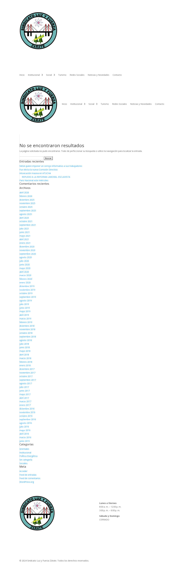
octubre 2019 (25, 293)
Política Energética (28, 456)
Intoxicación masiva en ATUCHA (35, 173)
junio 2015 (24, 441)
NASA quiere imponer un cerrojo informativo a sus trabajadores (50, 166)
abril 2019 (24, 314)
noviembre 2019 (27, 289)
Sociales (23, 463)
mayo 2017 (24, 394)
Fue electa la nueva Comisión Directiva (38, 169)
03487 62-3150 (146, 516)
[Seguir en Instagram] (147, 531)
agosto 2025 (25, 214)
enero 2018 (25, 365)
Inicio (22, 75)
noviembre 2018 (27, 329)
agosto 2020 (25, 257)
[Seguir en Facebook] (141, 531)
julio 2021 (24, 228)
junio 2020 (24, 264)
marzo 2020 (25, 275)
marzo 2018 (25, 358)
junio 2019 (24, 307)
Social (49, 75)
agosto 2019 (25, 300)
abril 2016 (24, 433)
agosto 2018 (25, 340)
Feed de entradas (28, 474)
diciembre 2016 (26, 408)
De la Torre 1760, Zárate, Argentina (156, 506)
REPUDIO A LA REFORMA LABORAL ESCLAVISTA (44, 176)
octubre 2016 (25, 415)
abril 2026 (24, 192)
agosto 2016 (25, 423)
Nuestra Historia (67, 510)
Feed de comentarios (29, 478)
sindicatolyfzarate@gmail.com (154, 525)
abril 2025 (24, 217)
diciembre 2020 (26, 246)
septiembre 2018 (27, 336)
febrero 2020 (25, 278)
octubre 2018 (25, 333)
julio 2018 (24, 343)
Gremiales (24, 448)
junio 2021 (24, 232)
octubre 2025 (25, 206)
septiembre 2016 (27, 419)
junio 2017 (24, 390)
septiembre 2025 (27, 210)
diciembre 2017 (26, 369)
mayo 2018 (24, 351)
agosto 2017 (25, 383)
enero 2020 (25, 282)
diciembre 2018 (26, 325)
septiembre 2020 (27, 253)
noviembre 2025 (27, 203)
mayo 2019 (24, 311)
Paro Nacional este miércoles (33, 180)
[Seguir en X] (153, 531)
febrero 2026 (25, 196)
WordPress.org (26, 481)
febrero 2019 (25, 322)
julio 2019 (24, 304)
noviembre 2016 (27, 412)
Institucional (34, 75)
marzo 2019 (25, 318)
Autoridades (65, 506)
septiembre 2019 (27, 296)
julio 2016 (24, 426)
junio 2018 (24, 347)
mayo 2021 (24, 235)
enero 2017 (25, 405)
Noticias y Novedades (98, 75)
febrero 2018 (25, 361)
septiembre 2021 (27, 224)
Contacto (117, 75)
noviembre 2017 (27, 372)
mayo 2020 (24, 268)
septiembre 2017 (27, 379)
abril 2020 (24, 271)
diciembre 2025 (26, 199)
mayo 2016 (24, 430)
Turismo (62, 75)
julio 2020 (24, 260)
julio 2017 (24, 387)
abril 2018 (24, 354)
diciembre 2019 (26, 286)
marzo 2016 (25, 437)
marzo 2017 (25, 401)
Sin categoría (25, 459)
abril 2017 (24, 397)
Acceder (23, 471)
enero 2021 (25, 242)
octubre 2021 (25, 221)
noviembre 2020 (27, 250)
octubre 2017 (25, 376)
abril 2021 (24, 239)
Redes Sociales (77, 75)
